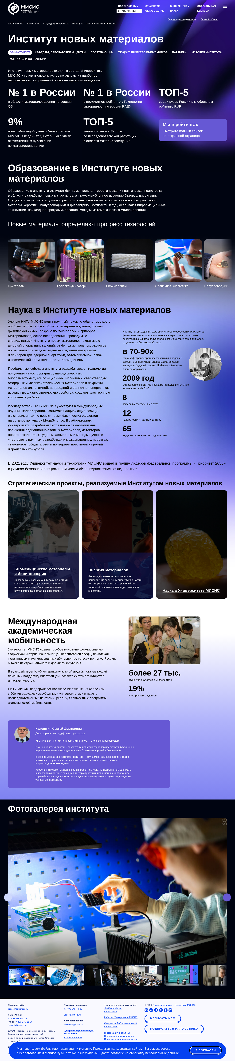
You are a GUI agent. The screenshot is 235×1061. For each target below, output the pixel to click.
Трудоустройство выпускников (143, 52)
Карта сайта (110, 1011)
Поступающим (102, 52)
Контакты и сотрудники (28, 58)
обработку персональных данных (154, 1053)
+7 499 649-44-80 (73, 1009)
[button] (8, 897)
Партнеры (179, 52)
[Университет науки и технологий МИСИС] (23, 8)
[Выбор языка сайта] (225, 19)
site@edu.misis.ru (113, 1008)
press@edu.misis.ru (18, 1009)
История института (207, 52)
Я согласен (205, 1050)
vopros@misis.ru (72, 1014)
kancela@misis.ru (17, 1025)
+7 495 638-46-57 (73, 1037)
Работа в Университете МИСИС (120, 1017)
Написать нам (162, 1018)
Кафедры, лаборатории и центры (60, 52)
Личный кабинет (209, 19)
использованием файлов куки (41, 1053)
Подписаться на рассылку (174, 1028)
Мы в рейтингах (180, 124)
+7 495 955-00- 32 (17, 1018)
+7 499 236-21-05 (23, 1021)
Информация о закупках (117, 1032)
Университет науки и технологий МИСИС (174, 1005)
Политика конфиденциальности (120, 1039)
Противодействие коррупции (119, 1036)
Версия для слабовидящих (182, 19)
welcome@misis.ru (73, 1024)
